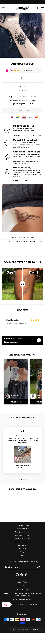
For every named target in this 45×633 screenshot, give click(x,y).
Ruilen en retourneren (22, 539)
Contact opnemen (22, 525)
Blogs (22, 552)
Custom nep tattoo (22, 529)
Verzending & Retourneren (22, 242)
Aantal (22, 86)
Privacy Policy (22, 545)
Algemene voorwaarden (22, 542)
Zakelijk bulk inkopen (22, 532)
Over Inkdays (22, 555)
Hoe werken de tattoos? (22, 237)
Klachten (22, 549)
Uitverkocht (16, 402)
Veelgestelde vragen (22, 535)
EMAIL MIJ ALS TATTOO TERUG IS (27, 629)
